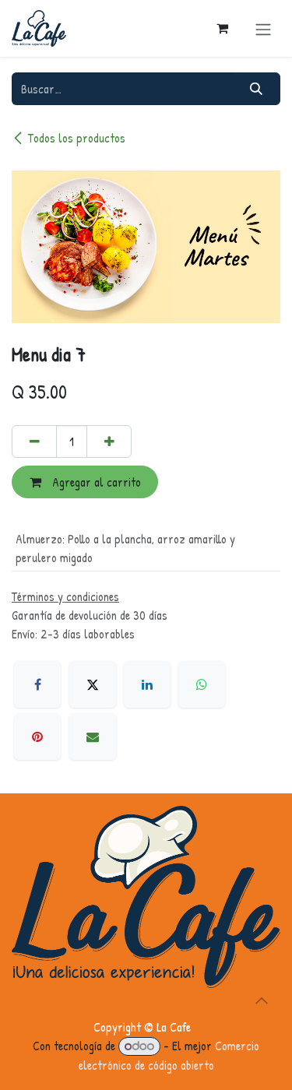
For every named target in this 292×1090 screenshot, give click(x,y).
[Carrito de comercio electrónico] (222, 28)
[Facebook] (37, 684)
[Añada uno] (109, 441)
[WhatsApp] (201, 684)
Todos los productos (76, 137)
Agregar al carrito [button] (95, 481)
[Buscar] (256, 88)
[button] (261, 1000)
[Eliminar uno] (34, 441)
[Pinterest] (37, 736)
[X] (92, 684)
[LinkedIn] (147, 684)
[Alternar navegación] (263, 28)
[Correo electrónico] (92, 736)
